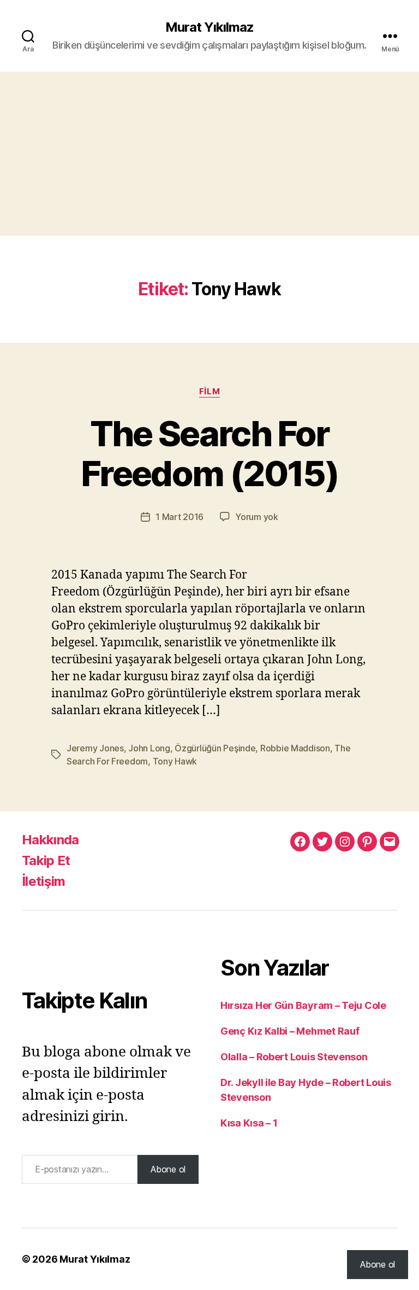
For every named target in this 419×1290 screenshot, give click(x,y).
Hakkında (50, 840)
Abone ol (168, 1169)
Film (209, 391)
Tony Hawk (175, 761)
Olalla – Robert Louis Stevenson (294, 1057)
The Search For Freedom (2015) (209, 453)
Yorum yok (256, 516)
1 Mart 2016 (179, 516)
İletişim (43, 881)
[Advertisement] (209, 153)
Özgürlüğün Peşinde (215, 748)
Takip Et (46, 860)
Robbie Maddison (295, 748)
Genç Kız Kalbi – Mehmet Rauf (289, 1031)
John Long (149, 748)
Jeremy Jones (95, 748)
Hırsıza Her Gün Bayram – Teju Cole (303, 1005)
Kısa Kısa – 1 (249, 1123)
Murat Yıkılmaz (209, 27)
